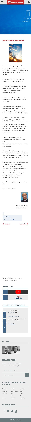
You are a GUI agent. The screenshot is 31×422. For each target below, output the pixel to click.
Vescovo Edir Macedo (9, 280)
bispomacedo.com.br (22, 208)
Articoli (11, 278)
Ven (4, 323)
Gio (4, 320)
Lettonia (13, 398)
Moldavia (4, 391)
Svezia (21, 393)
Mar (4, 313)
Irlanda (13, 389)
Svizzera (4, 395)
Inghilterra (22, 389)
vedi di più (11, 324)
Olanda (13, 395)
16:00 (12, 312)
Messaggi (17, 278)
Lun (4, 309)
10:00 (9, 312)
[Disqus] (15, 252)
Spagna (13, 393)
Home (4, 278)
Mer (4, 316)
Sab (4, 327)
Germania (4, 389)
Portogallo (22, 398)
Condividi (7, 216)
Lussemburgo (14, 391)
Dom (4, 330)
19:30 (16, 312)
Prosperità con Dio (13, 316)
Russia (21, 391)
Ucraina (22, 395)
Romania (4, 393)
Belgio (4, 398)
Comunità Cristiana (17, 2)
